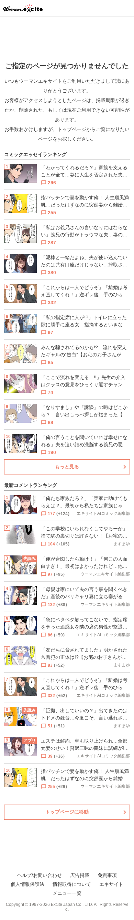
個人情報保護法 (27, 884)
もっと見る (67, 466)
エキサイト (111, 884)
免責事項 (107, 875)
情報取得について (72, 884)
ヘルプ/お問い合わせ (39, 875)
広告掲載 (79, 875)
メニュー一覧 (67, 893)
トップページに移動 (67, 812)
